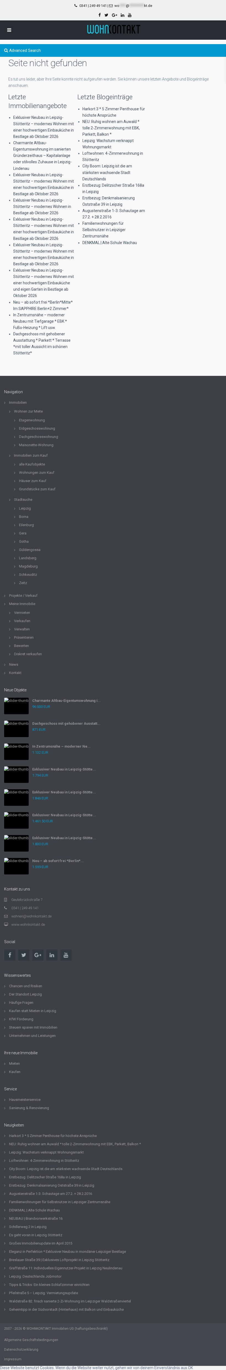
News (13, 664)
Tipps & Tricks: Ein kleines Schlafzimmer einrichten (49, 1285)
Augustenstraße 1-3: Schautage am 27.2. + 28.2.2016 (50, 1194)
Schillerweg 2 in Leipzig (28, 1227)
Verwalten (22, 629)
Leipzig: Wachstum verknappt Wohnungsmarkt (46, 1152)
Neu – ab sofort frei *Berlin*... (58, 861)
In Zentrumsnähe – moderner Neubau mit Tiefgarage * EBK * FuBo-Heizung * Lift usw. (40, 321)
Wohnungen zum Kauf (36, 472)
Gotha (24, 541)
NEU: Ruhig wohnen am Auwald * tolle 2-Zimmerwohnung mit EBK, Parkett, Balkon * (111, 128)
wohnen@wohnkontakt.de (31, 916)
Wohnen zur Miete (28, 411)
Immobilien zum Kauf (31, 455)
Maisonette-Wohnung (36, 445)
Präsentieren (24, 637)
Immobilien (18, 402)
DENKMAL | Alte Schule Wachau (109, 242)
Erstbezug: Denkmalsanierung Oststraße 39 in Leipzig (51, 1185)
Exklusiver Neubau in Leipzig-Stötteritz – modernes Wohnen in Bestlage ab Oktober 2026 (42, 206)
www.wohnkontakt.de (28, 924)
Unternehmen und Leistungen (32, 1036)
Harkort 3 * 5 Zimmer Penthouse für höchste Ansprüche (53, 1136)
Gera (22, 533)
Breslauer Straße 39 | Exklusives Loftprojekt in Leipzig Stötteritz (59, 1260)
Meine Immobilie (22, 604)
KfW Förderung (21, 1019)
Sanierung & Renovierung (29, 1108)
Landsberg (27, 558)
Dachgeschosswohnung (38, 437)
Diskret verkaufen (28, 654)
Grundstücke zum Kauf (37, 489)
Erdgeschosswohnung (37, 428)
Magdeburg (28, 566)
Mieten (14, 1063)
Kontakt (15, 673)
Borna (23, 517)
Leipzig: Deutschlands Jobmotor (35, 1276)
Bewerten (21, 646)
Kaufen (14, 1072)
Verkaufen (22, 621)
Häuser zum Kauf (32, 481)
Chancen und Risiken (25, 986)
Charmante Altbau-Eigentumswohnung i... (66, 701)
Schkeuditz (28, 574)
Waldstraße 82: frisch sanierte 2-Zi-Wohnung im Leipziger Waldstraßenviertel (70, 1301)
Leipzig (25, 508)
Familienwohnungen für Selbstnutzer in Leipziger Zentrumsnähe (104, 229)
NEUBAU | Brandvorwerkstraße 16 (36, 1218)
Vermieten (22, 613)
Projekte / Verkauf (23, 595)
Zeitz (23, 583)
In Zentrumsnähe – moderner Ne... (61, 746)
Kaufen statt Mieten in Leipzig (32, 1011)
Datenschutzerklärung (21, 1350)
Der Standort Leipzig (25, 994)
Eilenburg (26, 525)
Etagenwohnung (32, 420)
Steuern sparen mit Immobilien (33, 1027)
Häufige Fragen (21, 1002)
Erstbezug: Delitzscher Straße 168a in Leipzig (45, 1177)
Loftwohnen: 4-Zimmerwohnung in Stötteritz (44, 1160)
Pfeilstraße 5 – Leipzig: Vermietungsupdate (43, 1293)
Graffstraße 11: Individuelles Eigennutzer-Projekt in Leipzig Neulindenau (65, 1268)
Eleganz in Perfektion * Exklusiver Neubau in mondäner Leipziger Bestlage (67, 1251)
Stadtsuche (23, 499)
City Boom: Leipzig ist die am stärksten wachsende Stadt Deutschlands (107, 172)
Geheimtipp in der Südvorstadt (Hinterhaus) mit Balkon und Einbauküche (66, 1309)
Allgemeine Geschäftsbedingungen (31, 1340)
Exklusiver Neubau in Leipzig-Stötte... (64, 769)
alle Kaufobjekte (32, 464)
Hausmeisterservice (25, 1100)
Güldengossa (30, 550)
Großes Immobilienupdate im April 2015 (40, 1243)
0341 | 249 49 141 (93, 6)
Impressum (12, 1359)
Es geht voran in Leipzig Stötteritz (35, 1235)
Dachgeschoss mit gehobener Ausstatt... (66, 723)
